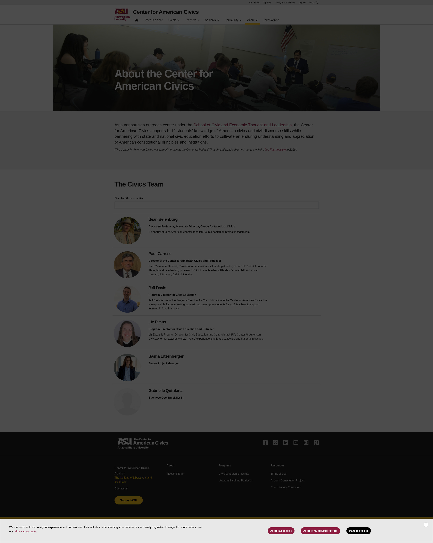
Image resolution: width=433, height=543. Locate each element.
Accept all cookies (281, 530)
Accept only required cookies (320, 530)
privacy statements (25, 531)
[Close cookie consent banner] (426, 524)
